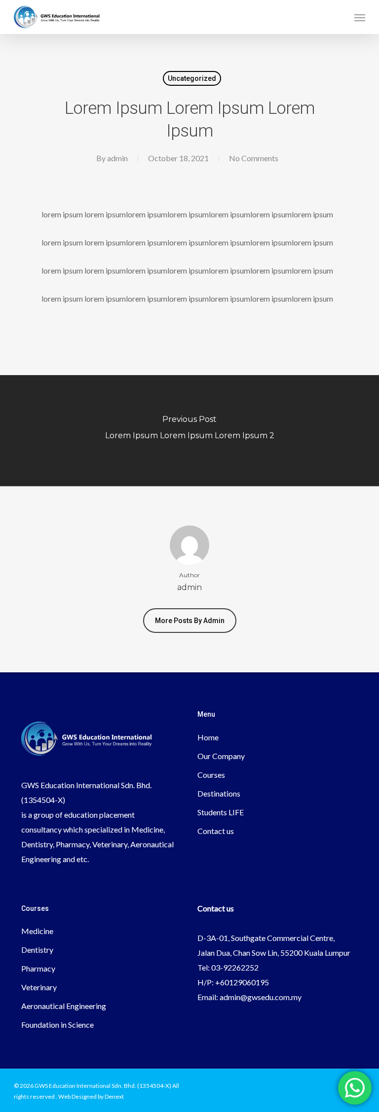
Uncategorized (192, 78)
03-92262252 (235, 967)
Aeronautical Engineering (63, 1005)
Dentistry (37, 949)
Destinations (218, 793)
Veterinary (39, 987)
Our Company (221, 756)
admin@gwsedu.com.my (261, 997)
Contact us (215, 830)
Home (208, 737)
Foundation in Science (57, 1024)
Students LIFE (220, 812)
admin (117, 158)
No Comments (253, 158)
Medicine (37, 931)
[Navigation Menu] (359, 17)
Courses (211, 774)
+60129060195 (242, 982)
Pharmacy (38, 968)
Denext (114, 1096)
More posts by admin (190, 621)
